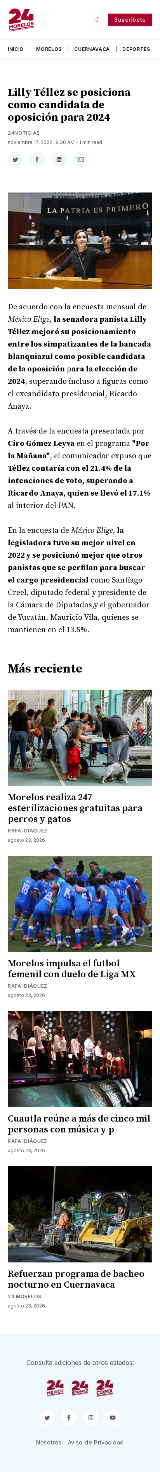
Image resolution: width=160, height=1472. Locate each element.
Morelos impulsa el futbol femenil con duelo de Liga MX (72, 969)
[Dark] (98, 20)
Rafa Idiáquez (27, 831)
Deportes (136, 49)
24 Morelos (25, 1296)
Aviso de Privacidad (96, 1442)
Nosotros (49, 1442)
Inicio (16, 49)
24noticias (24, 133)
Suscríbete (130, 19)
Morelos (49, 49)
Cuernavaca (92, 49)
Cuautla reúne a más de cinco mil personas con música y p (79, 1124)
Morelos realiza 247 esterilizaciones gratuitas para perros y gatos (75, 808)
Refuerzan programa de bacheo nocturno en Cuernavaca (76, 1279)
